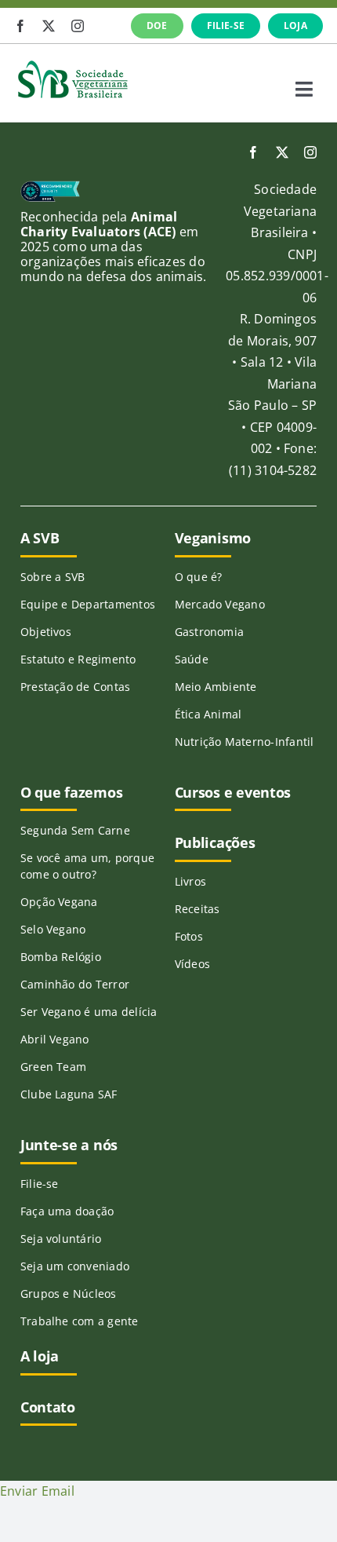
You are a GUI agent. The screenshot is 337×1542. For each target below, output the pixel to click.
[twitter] (48, 26)
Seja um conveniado (74, 1266)
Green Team (53, 1066)
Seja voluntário (61, 1238)
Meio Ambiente (216, 686)
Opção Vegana (59, 901)
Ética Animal (208, 714)
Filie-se (39, 1183)
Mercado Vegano (220, 604)
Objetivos (45, 631)
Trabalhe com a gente (79, 1321)
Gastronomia (210, 631)
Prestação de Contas (75, 686)
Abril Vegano (54, 1039)
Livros (190, 881)
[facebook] (20, 26)
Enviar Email (37, 1491)
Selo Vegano (53, 929)
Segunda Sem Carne (75, 830)
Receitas (197, 908)
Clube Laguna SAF (69, 1094)
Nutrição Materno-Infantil (244, 741)
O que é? (199, 576)
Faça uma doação (67, 1211)
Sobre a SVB (52, 576)
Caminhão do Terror (74, 984)
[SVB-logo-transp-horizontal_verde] (72, 64)
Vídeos (192, 963)
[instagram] (77, 26)
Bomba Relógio (60, 956)
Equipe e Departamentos (87, 604)
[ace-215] (50, 186)
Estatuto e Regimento (78, 659)
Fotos (189, 936)
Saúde (191, 659)
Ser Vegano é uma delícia (89, 1011)
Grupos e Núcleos (68, 1293)
